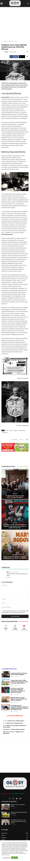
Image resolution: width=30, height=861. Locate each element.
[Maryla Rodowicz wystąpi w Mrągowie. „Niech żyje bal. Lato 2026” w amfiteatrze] (15, 545)
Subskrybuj (24, 625)
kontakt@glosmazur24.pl (18, 793)
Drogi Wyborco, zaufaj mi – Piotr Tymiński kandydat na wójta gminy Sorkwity (19, 821)
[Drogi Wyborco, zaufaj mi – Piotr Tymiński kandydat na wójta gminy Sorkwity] (5, 822)
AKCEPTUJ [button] (14, 857)
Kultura (15, 41)
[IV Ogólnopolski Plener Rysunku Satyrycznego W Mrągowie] (15, 484)
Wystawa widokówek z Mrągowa (18, 729)
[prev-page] (2, 563)
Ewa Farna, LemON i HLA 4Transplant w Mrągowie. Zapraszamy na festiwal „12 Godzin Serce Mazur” (15, 526)
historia (10, 430)
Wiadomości (10, 41)
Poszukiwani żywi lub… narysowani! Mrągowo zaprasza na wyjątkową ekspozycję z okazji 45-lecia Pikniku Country (19, 707)
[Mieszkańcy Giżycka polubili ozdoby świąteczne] (5, 814)
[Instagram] (13, 798)
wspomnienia (4, 432)
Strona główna (4, 41)
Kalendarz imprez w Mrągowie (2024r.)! (16, 720)
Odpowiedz (9, 577)
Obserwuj (15, 625)
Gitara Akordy (6, 729)
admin (6, 51)
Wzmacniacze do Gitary (8, 731)
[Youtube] (20, 798)
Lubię (6, 625)
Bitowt (6, 430)
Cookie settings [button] (6, 857)
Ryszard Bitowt (22, 430)
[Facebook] (9, 798)
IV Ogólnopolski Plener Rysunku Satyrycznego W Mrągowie (15, 496)
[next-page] (5, 563)
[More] (27, 56)
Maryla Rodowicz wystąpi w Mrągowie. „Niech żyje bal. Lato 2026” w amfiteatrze (15, 557)
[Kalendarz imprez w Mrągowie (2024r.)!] (5, 807)
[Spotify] (16, 798)
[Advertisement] (15, 23)
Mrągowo (16, 430)
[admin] (2, 52)
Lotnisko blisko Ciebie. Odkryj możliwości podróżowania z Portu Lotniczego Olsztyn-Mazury (19, 682)
